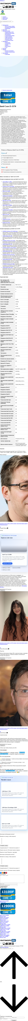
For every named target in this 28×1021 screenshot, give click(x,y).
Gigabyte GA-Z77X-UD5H (8, 186)
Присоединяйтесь (10, 770)
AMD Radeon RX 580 (7, 235)
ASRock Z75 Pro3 (7, 219)
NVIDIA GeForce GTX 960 (9, 263)
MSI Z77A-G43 (6, 214)
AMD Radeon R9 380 (7, 259)
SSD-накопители (9, 37)
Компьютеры (5, 25)
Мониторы (7, 42)
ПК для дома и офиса (10, 26)
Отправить (14, 1020)
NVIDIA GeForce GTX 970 (9, 254)
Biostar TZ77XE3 (6, 222)
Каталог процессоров (10, 51)
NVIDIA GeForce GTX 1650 (9, 240)
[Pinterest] (6, 873)
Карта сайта (5, 17)
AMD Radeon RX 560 (7, 251)
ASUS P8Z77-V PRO (7, 181)
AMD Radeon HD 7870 (8, 267)
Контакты (5, 19)
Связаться (3, 590)
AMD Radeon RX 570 (7, 244)
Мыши (6, 44)
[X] (4, 873)
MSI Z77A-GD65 (6, 191)
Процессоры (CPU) (9, 32)
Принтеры (7, 54)
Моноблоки (7, 28)
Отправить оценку (4, 845)
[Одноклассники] (2, 873)
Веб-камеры (8, 46)
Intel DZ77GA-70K (7, 200)
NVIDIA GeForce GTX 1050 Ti (9, 247)
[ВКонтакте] (1, 873)
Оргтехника (5, 53)
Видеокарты (8, 34)
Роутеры (4, 48)
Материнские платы (9, 33)
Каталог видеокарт (9, 50)
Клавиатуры (8, 43)
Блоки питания (8, 36)
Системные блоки (9, 40)
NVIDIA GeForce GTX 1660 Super (10, 231)
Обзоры (4, 49)
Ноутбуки (5, 29)
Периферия (5, 41)
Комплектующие (6, 30)
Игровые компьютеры (10, 27)
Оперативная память (9, 35)
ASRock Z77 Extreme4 (8, 195)
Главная (4, 16)
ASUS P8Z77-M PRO (7, 205)
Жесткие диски (8, 39)
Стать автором (3, 750)
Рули (6, 47)
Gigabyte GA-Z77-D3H (8, 209)
